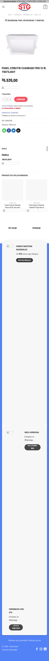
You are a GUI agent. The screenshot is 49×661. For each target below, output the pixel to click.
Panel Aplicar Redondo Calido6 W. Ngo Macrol (36, 206)
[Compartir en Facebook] (9, 130)
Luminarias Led (28, 15)
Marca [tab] (4, 149)
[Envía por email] (18, 130)
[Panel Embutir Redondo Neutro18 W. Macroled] (12, 190)
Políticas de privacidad (17, 640)
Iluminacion (17, 15)
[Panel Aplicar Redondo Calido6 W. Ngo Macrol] (36, 190)
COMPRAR (21, 99)
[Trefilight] (10, 89)
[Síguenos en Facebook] (36, 649)
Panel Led (38, 15)
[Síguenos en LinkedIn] (45, 649)
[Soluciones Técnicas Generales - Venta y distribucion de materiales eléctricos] (24, 7)
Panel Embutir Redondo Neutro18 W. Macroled (13, 206)
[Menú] (3, 7)
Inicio (10, 15)
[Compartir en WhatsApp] (4, 130)
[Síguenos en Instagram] (41, 649)
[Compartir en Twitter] (13, 130)
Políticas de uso (34, 640)
